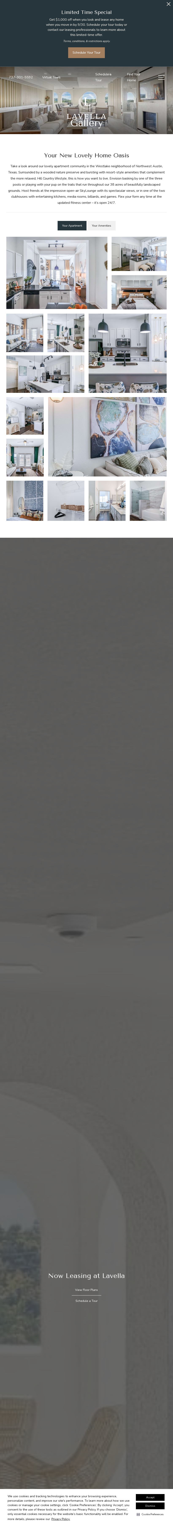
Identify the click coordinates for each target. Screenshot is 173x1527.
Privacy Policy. (60, 1519)
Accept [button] (150, 1497)
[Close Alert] (168, 5)
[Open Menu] (161, 77)
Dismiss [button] (150, 1506)
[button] (150, 1514)
